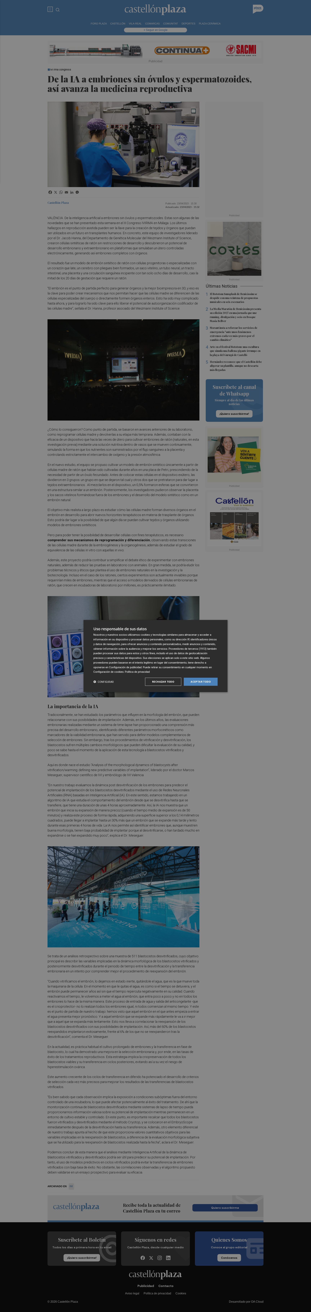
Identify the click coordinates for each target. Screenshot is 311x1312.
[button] (103, 682)
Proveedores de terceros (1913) (187, 648)
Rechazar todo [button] (163, 681)
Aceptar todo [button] (201, 681)
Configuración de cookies (108, 671)
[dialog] (155, 656)
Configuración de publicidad (125, 667)
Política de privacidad (137, 671)
